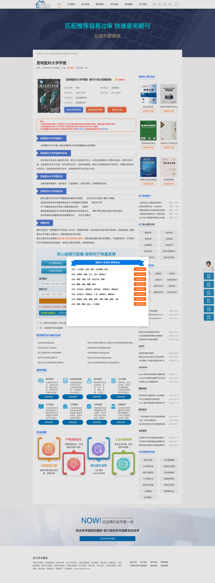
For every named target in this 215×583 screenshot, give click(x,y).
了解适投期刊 (140, 269)
